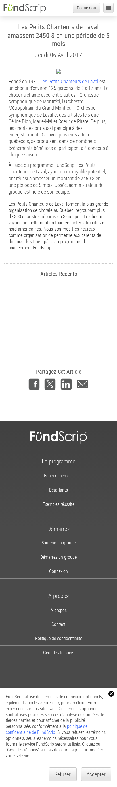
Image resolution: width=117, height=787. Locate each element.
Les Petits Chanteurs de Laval (69, 81)
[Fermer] (111, 694)
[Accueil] (24, 8)
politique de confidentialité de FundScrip (46, 729)
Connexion (86, 8)
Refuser (63, 774)
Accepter (96, 774)
